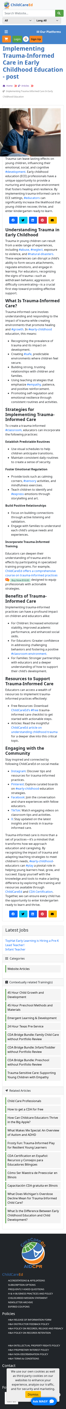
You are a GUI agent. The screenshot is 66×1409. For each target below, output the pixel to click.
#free (34, 710)
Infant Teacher (15, 949)
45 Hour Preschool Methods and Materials (30, 1007)
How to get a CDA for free (25, 1109)
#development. (15, 172)
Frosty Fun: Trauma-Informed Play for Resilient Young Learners (31, 1145)
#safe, (28, 354)
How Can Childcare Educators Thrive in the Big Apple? (33, 1120)
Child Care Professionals (24, 1101)
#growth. (17, 329)
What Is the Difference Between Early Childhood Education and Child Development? (33, 1215)
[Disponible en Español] (7, 580)
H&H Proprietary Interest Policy (28, 1349)
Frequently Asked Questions (26, 1289)
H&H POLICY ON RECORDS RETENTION (29, 1332)
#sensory (29, 481)
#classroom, (13, 430)
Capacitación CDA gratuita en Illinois (33, 1186)
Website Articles (19, 969)
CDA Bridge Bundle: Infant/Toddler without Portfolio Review (31, 1049)
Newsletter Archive (20, 1302)
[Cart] (6, 39)
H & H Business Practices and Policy (30, 1293)
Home (9, 85)
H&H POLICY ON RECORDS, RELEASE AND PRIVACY (35, 1328)
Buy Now (20, 580)
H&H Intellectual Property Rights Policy (34, 1345)
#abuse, (24, 250)
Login (17, 39)
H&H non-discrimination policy (28, 1354)
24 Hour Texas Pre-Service (25, 1026)
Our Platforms (50, 32)
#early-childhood (40, 329)
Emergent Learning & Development (32, 1018)
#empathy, (34, 384)
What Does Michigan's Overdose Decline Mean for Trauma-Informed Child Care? (32, 1198)
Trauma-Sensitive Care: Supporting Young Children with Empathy (32, 1075)
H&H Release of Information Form (29, 1319)
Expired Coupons (19, 1306)
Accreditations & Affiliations (26, 1280)
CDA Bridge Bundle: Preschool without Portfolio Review (28, 1062)
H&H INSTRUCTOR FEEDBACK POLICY (28, 1324)
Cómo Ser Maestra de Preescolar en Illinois (32, 1175)
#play (29, 866)
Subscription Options (22, 1284)
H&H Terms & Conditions (23, 1358)
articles (25, 85)
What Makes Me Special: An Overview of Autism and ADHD (33, 1132)
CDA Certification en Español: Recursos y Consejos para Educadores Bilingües (28, 1160)
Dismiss (33, 1394)
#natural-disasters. (41, 254)
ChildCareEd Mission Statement (27, 1298)
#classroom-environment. (29, 654)
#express (17, 494)
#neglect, (37, 250)
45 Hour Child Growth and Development (26, 995)
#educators (32, 198)
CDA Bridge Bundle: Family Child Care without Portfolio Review (33, 1037)
